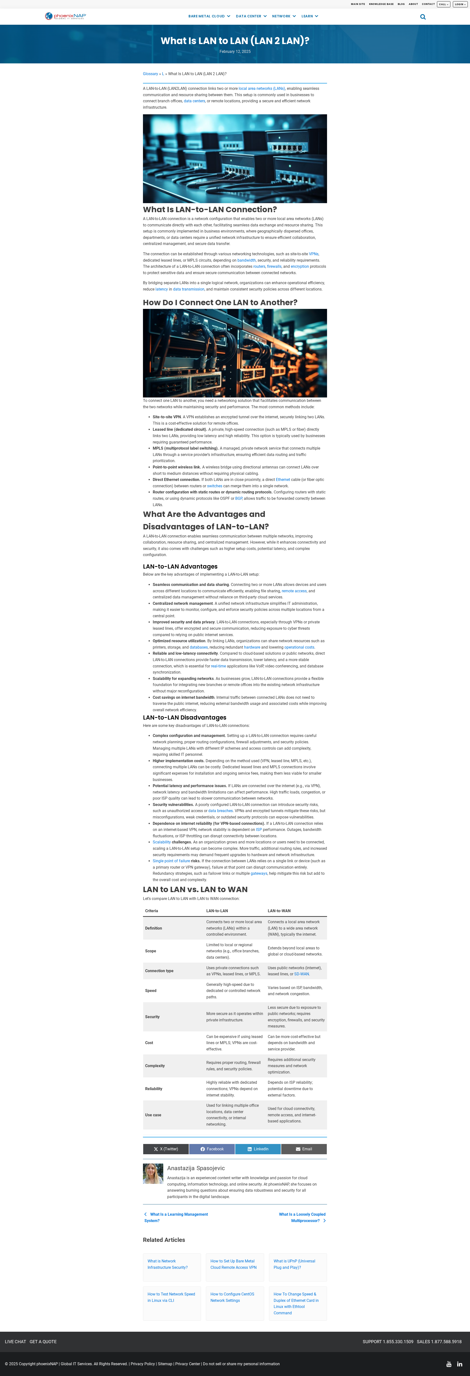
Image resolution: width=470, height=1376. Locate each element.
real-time (218, 666)
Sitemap (165, 1364)
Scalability (162, 842)
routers (259, 266)
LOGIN (459, 4)
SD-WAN (301, 974)
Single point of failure (171, 861)
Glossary (150, 73)
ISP (259, 829)
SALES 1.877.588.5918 (439, 1341)
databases (199, 647)
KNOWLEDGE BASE (381, 4)
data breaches (220, 810)
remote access (294, 591)
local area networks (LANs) (262, 88)
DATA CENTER (248, 16)
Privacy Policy (143, 1364)
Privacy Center (187, 1364)
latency (161, 289)
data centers (194, 101)
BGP (238, 498)
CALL (442, 4)
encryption (300, 266)
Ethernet (283, 479)
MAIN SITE (358, 4)
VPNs (313, 254)
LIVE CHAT (15, 1341)
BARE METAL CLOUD (206, 16)
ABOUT (413, 4)
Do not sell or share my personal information (241, 1364)
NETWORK (281, 16)
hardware (252, 647)
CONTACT (428, 4)
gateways (259, 873)
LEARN (307, 16)
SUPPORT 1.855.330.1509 (388, 1341)
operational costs (299, 647)
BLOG (401, 4)
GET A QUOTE (43, 1341)
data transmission (188, 289)
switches (214, 486)
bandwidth (246, 260)
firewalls (274, 266)
